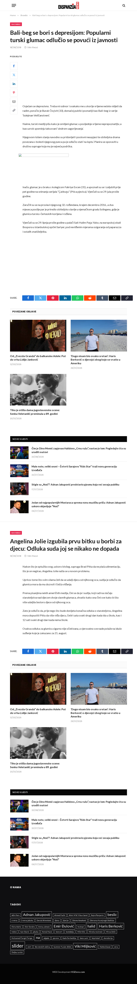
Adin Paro (15, 915)
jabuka (35, 932)
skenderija (108, 938)
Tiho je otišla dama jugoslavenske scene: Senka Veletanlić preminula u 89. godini (35, 411)
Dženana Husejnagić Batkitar (102, 920)
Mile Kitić (81, 932)
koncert (59, 932)
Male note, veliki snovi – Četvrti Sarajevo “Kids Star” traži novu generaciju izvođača (74, 468)
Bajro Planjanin (97, 915)
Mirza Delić (111, 932)
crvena (14, 920)
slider (18, 946)
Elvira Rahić (16, 927)
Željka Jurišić (17, 952)
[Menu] (14, 5)
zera (116, 947)
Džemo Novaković (79, 920)
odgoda (46, 938)
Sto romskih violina (42, 947)
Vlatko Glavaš (105, 947)
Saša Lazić (84, 938)
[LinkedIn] (14, 84)
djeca (57, 920)
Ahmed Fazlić (59, 915)
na (38, 937)
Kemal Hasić (47, 932)
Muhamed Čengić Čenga (22, 938)
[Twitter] (14, 75)
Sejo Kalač (96, 938)
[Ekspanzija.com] (68, 5)
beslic (112, 914)
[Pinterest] (14, 92)
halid (91, 926)
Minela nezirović (96, 932)
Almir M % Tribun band (78, 915)
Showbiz (16, 24)
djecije (66, 920)
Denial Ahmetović (44, 920)
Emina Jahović (44, 927)
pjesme (56, 938)
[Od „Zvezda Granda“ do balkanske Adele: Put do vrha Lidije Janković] (38, 336)
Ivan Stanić (24, 932)
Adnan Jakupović (36, 914)
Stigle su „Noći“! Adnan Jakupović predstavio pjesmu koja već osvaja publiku (75, 484)
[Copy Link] (14, 110)
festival (81, 927)
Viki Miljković (85, 946)
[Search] (123, 5)
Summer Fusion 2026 (62, 947)
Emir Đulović (64, 926)
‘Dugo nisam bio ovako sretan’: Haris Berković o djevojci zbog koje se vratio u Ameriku (95, 359)
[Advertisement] (76, 79)
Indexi (14, 932)
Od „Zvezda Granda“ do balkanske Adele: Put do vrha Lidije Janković (38, 357)
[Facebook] (14, 66)
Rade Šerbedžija (69, 938)
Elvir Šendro (30, 927)
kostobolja (70, 932)
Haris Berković (111, 926)
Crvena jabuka (27, 920)
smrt (29, 947)
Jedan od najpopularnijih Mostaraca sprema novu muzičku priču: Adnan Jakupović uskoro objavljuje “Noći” (79, 504)
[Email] (14, 101)
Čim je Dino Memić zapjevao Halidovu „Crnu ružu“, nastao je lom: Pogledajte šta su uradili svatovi (79, 450)
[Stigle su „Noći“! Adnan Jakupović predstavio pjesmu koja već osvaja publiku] (19, 488)
